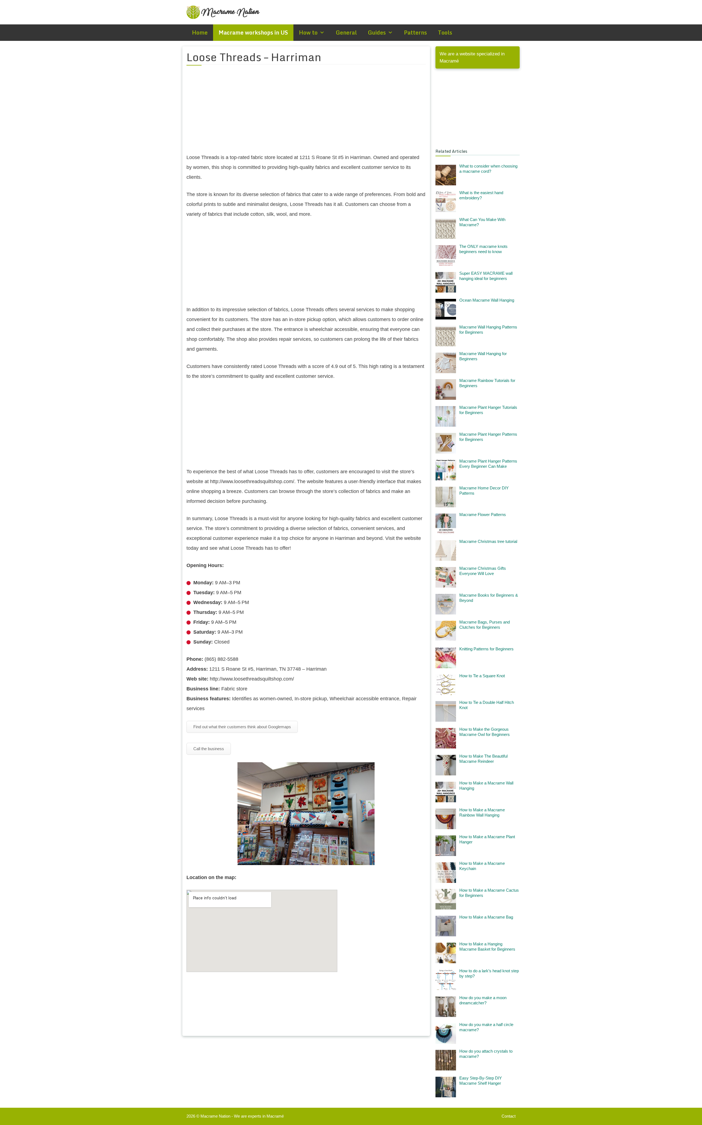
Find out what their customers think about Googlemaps (242, 726)
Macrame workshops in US (253, 32)
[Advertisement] (306, 112)
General (346, 32)
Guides (377, 32)
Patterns (415, 32)
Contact (509, 1116)
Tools (445, 32)
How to (308, 32)
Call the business (208, 748)
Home (200, 32)
